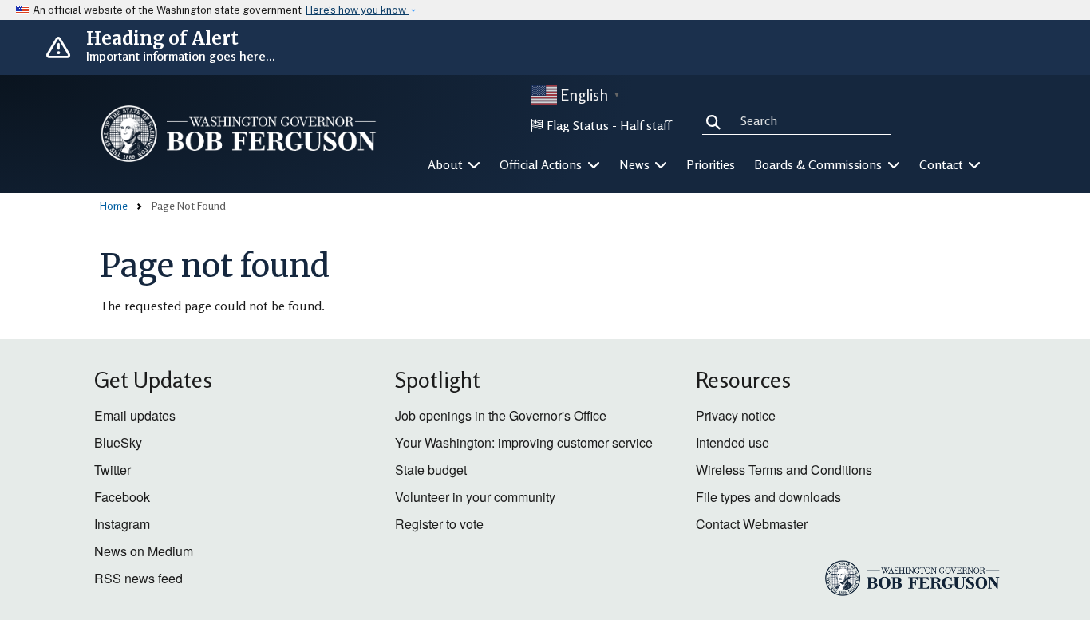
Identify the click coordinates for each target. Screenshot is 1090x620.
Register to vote (439, 524)
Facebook (122, 497)
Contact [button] (942, 164)
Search (716, 120)
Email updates (135, 415)
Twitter (112, 469)
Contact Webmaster (752, 524)
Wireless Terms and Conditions (784, 469)
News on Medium (143, 551)
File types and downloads (768, 497)
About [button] (447, 164)
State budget (431, 469)
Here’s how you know (357, 10)
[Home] (238, 133)
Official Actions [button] (542, 164)
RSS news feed (138, 578)
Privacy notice (736, 415)
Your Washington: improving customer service (524, 442)
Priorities (710, 164)
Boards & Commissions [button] (819, 164)
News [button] (636, 164)
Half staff (645, 125)
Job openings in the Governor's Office (500, 415)
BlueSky (118, 442)
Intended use (732, 442)
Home (114, 205)
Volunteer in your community (475, 497)
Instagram (122, 524)
